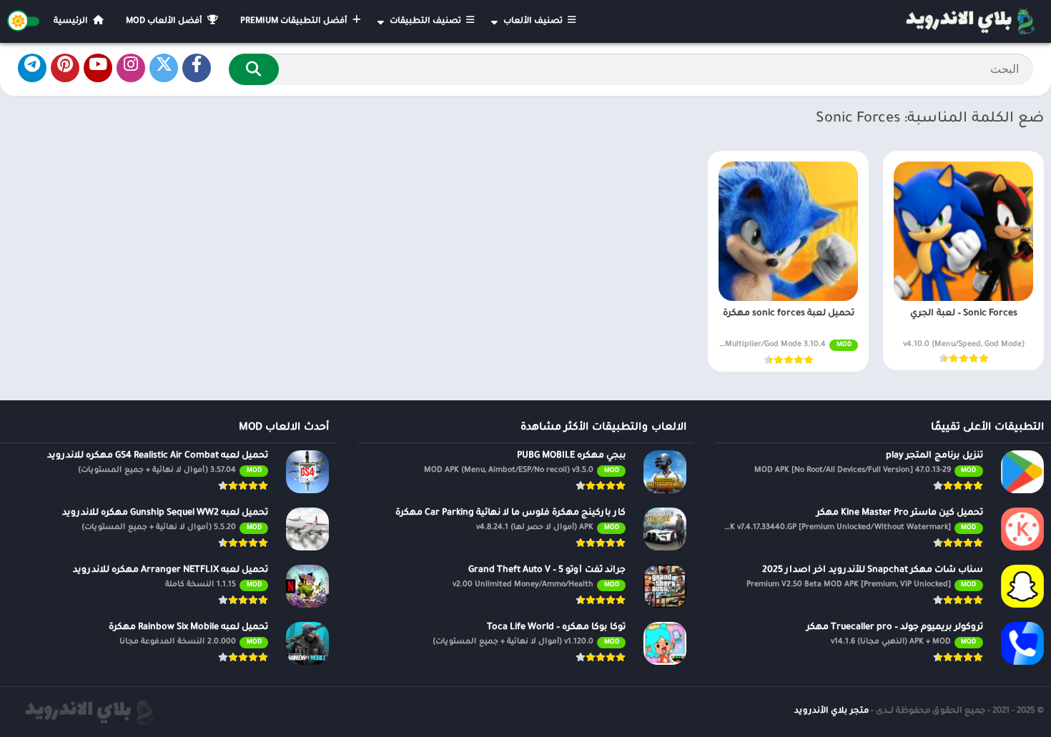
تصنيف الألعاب (534, 21)
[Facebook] (196, 68)
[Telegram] (32, 68)
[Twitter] (163, 68)
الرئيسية (72, 21)
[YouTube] (98, 68)
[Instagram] (131, 68)
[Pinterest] (65, 68)
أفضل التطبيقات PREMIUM (295, 21)
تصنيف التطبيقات (426, 21)
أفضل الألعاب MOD (165, 21)
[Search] (254, 69)
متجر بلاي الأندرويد (831, 711)
